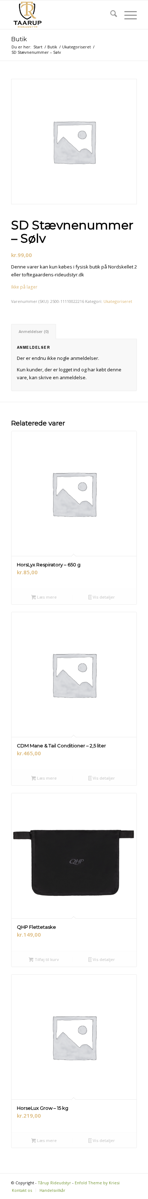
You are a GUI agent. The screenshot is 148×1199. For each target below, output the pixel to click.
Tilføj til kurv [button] (46, 959)
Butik (19, 39)
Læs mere (46, 597)
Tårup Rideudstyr (54, 1182)
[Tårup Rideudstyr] (61, 14)
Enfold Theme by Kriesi (97, 1182)
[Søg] (110, 14)
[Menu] (127, 14)
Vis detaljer (103, 597)
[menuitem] (110, 14)
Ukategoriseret (117, 301)
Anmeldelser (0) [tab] (34, 331)
